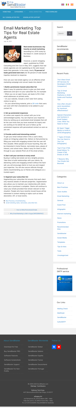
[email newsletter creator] (64, 61)
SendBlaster (61, 317)
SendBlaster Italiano (35, 351)
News (59, 218)
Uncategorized (62, 255)
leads (18, 203)
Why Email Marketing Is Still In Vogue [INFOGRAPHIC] (26, 213)
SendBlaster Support (12, 364)
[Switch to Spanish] (72, 4)
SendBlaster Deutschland (37, 364)
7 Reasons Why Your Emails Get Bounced (63, 161)
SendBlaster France (35, 360)
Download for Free (11, 347)
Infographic (61, 209)
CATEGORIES (18, 12)
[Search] (69, 33)
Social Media (62, 238)
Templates (61, 242)
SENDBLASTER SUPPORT (31, 17)
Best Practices (10, 201)
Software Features (11, 356)
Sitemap (33, 386)
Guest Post (61, 205)
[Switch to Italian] (67, 4)
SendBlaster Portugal (36, 369)
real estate (23, 203)
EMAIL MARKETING (35, 12)
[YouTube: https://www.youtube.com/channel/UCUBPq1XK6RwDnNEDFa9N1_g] (59, 347)
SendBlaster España (35, 356)
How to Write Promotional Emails (26, 210)
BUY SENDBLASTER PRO (11, 17)
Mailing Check (62, 309)
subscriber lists (32, 203)
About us (60, 183)
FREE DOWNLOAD (51, 12)
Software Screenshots (12, 360)
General (60, 200)
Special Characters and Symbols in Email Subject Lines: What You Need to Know (64, 119)
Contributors (41, 386)
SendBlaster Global (35, 347)
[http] (54, 347)
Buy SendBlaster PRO (12, 351)
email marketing (11, 203)
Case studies (62, 192)
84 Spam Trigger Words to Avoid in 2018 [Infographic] (64, 130)
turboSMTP (61, 322)
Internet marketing (64, 214)
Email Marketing (20, 201)
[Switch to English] (62, 4)
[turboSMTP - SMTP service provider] (64, 290)
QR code (35, 103)
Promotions (61, 222)
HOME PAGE (7, 12)
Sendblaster (61, 233)
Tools (59, 251)
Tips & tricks (61, 247)
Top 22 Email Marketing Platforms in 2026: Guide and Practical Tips (64, 95)
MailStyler (61, 313)
